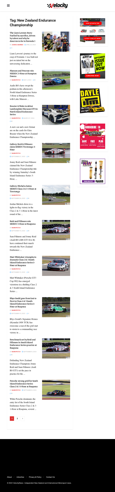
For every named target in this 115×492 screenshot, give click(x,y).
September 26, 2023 (18, 198)
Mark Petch (16, 80)
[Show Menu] (8, 5)
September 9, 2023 (29, 352)
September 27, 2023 (18, 157)
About (9, 477)
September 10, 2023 (18, 231)
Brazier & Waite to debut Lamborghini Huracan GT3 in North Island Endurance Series (24, 110)
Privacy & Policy (35, 477)
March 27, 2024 (28, 118)
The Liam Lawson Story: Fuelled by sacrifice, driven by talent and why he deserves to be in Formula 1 (22, 37)
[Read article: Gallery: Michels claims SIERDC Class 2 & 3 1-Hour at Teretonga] (56, 195)
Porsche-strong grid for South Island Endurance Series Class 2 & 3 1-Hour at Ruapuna (24, 384)
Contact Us (50, 477)
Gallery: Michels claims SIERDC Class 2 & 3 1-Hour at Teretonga (23, 189)
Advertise (20, 477)
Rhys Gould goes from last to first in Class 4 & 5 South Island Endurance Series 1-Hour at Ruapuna (23, 302)
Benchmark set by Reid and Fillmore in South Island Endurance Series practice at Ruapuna (23, 343)
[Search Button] (106, 5)
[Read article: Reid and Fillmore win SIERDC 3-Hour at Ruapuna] (56, 230)
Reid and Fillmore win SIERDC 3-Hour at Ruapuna (22, 222)
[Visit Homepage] (57, 5)
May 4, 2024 (27, 80)
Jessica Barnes (17, 45)
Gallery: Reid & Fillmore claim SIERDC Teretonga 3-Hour (23, 147)
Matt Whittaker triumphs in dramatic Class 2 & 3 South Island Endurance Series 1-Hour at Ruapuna (23, 261)
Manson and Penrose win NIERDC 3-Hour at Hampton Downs (23, 74)
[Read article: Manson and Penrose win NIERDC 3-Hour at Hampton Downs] (56, 80)
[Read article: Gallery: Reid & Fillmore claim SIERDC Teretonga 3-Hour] (56, 153)
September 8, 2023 (29, 390)
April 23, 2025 (31, 45)
